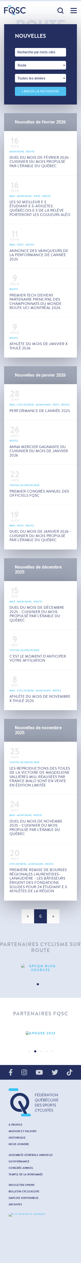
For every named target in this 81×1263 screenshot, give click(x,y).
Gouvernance (19, 1161)
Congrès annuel (21, 1168)
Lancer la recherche (40, 91)
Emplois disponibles (24, 1198)
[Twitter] (54, 1073)
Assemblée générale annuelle (31, 1155)
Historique (17, 1138)
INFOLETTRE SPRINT (22, 1185)
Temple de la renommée (26, 1174)
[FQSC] (15, 10)
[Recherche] (60, 11)
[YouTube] (39, 1073)
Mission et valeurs (23, 1131)
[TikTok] (70, 1073)
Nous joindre (19, 1144)
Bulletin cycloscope (24, 1191)
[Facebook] (10, 1073)
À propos (15, 1125)
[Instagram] (24, 1073)
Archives (15, 1204)
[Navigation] (73, 10)
